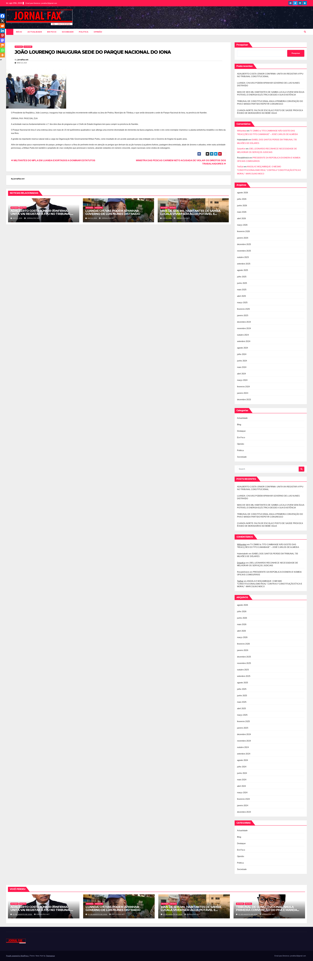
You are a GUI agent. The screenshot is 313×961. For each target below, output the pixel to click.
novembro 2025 (244, 251)
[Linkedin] (2, 30)
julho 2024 (241, 354)
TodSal (240, 167)
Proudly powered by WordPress (17, 956)
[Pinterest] (2, 35)
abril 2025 (241, 296)
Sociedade (68, 32)
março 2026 (242, 225)
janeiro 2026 (242, 238)
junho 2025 (242, 283)
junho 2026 (242, 205)
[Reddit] (2, 25)
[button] (305, 32)
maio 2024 (241, 367)
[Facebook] (2, 16)
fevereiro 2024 (243, 387)
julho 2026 (241, 199)
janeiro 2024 (242, 393)
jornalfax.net (22, 60)
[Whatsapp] (2, 50)
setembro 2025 (243, 264)
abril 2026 (241, 218)
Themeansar (50, 956)
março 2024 (242, 380)
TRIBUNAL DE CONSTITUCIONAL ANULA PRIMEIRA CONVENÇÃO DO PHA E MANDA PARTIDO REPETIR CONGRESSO (266, 910)
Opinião (98, 32)
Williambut (241, 131)
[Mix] (2, 45)
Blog (239, 425)
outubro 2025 (243, 257)
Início (19, 32)
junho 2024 (242, 361)
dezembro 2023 (244, 400)
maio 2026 (241, 212)
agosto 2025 (242, 270)
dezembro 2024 (244, 322)
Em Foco (51, 32)
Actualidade (35, 32)
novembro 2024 (244, 328)
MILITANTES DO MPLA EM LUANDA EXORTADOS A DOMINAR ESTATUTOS (54, 160)
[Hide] (1, 60)
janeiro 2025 (242, 315)
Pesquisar (242, 44)
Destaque (18, 46)
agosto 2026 (242, 193)
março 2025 (242, 303)
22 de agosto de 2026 (22, 914)
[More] (2, 55)
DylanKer (241, 149)
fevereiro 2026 (243, 231)
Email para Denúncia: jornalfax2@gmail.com (41, 3)
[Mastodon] (2, 40)
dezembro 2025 (244, 244)
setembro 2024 (243, 341)
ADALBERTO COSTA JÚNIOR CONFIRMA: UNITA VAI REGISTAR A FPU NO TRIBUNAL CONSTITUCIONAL (41, 214)
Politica (83, 32)
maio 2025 (241, 290)
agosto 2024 (242, 348)
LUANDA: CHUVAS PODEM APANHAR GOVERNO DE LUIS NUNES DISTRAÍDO (112, 212)
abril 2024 (241, 374)
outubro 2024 (243, 335)
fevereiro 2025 (243, 309)
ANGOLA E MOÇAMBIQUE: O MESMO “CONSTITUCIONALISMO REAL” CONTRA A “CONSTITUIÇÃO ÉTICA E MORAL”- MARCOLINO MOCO (269, 170)
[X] (2, 20)
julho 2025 (241, 277)
